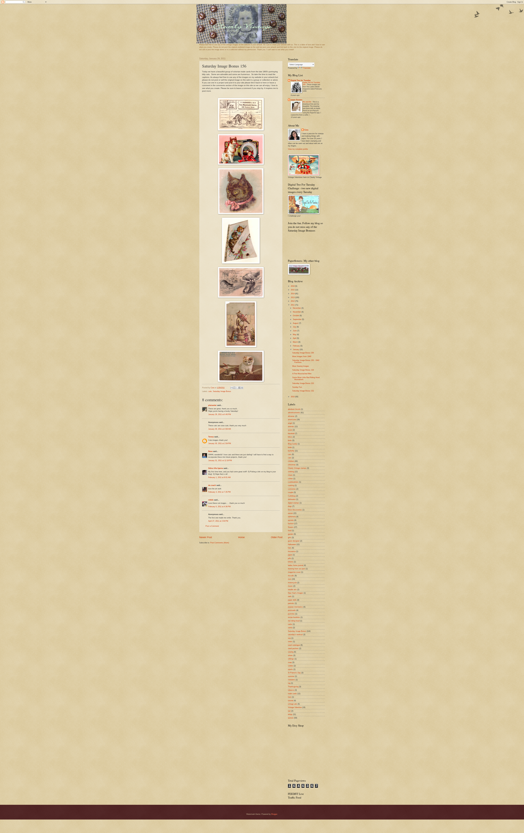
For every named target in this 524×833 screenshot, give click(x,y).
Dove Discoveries (295, 510)
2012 (293, 301)
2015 (293, 290)
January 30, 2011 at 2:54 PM (219, 443)
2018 (293, 286)
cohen (290, 479)
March (295, 342)
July (295, 327)
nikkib (210, 500)
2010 (293, 397)
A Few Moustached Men (301, 374)
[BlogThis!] (234, 387)
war (289, 711)
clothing (291, 472)
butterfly (291, 451)
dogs (290, 506)
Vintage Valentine (295, 707)
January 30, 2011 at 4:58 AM (219, 429)
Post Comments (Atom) (219, 543)
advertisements (294, 413)
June (295, 331)
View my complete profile (298, 149)
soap (290, 662)
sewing (290, 652)
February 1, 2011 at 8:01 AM (219, 477)
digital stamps (293, 503)
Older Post (276, 537)
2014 (293, 294)
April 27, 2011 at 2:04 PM (218, 521)
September (297, 319)
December (297, 308)
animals (291, 426)
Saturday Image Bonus (222, 391)
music (290, 586)
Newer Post (205, 537)
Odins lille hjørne (215, 468)
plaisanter (212, 405)
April (295, 338)
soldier (290, 666)
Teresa (211, 437)
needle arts (292, 590)
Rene (210, 451)
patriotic (291, 603)
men (289, 579)
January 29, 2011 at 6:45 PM (219, 414)
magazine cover (294, 572)
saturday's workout (295, 635)
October (296, 316)
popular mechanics (295, 607)
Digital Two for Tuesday (301, 80)
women (291, 718)
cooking (291, 485)
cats (210, 391)
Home (241, 537)
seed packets (293, 648)
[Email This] (231, 387)
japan (290, 555)
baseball (291, 433)
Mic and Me (307, 102)
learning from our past (296, 569)
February (296, 346)
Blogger (274, 814)
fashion (291, 524)
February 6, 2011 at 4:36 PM (219, 507)
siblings (291, 659)
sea (289, 638)
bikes (290, 437)
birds (290, 440)
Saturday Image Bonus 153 (303, 383)
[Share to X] (237, 387)
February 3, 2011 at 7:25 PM (219, 492)
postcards (292, 610)
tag (289, 683)
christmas (292, 465)
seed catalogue (294, 645)
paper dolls (292, 600)
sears (290, 641)
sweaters (291, 680)
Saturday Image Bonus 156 (303, 353)
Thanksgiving (293, 687)
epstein (291, 520)
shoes (290, 655)
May (295, 334)
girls (289, 537)
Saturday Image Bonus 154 (303, 370)
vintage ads (292, 704)
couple (290, 492)
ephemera (292, 517)
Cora (306, 130)
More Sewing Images (300, 366)
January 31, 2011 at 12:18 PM (220, 460)
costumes (292, 489)
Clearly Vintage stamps (297, 468)
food (289, 531)
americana (292, 420)
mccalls (291, 576)
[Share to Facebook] (239, 387)
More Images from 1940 (301, 356)
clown (290, 475)
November (297, 312)
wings (290, 714)
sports (290, 669)
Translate (307, 68)
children (291, 461)
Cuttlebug (291, 496)
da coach (212, 485)
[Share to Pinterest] (242, 387)
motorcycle (292, 583)
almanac (291, 416)
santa (290, 628)
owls (289, 596)
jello (289, 558)
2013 (293, 297)
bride (290, 447)
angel (290, 423)
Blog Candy (292, 444)
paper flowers (296, 100)
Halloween (292, 544)
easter (290, 513)
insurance (292, 551)
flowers (291, 527)
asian (290, 430)
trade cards (292, 694)
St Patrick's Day (294, 673)
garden (290, 534)
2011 (293, 305)
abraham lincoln (294, 409)
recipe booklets (294, 617)
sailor (290, 624)
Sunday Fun (297, 387)
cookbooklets (293, 482)
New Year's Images (295, 593)
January (296, 349)
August (296, 323)
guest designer (294, 541)
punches (291, 614)
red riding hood (294, 621)
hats (289, 548)
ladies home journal (295, 565)
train (289, 697)
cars (289, 454)
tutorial (290, 701)
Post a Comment (212, 526)
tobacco (291, 690)
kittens (290, 562)
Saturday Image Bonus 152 (303, 391)
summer (291, 676)
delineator (292, 499)
